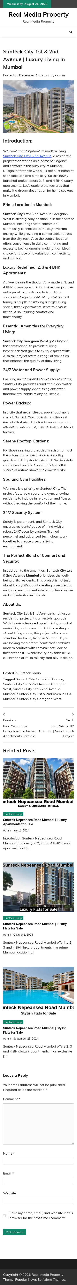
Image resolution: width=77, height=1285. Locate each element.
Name (9, 1153)
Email (8, 1173)
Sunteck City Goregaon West (39, 699)
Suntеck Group (29, 673)
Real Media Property (38, 14)
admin (60, 75)
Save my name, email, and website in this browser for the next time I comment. (41, 1215)
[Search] (71, 32)
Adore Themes (54, 1279)
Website (9, 1193)
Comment (11, 1099)
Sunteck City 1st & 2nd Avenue (39, 679)
